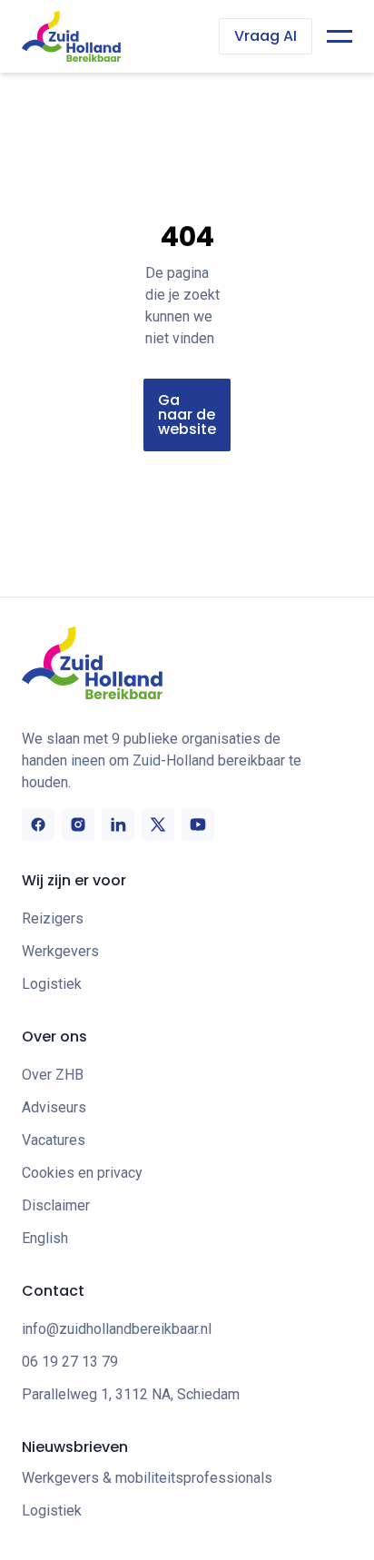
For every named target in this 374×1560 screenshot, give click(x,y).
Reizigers (53, 918)
